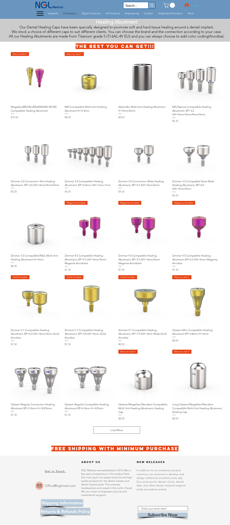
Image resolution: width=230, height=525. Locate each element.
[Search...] (151, 5)
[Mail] (39, 486)
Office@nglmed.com (60, 486)
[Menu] (40, 14)
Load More (117, 430)
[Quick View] (143, 77)
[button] (169, 5)
